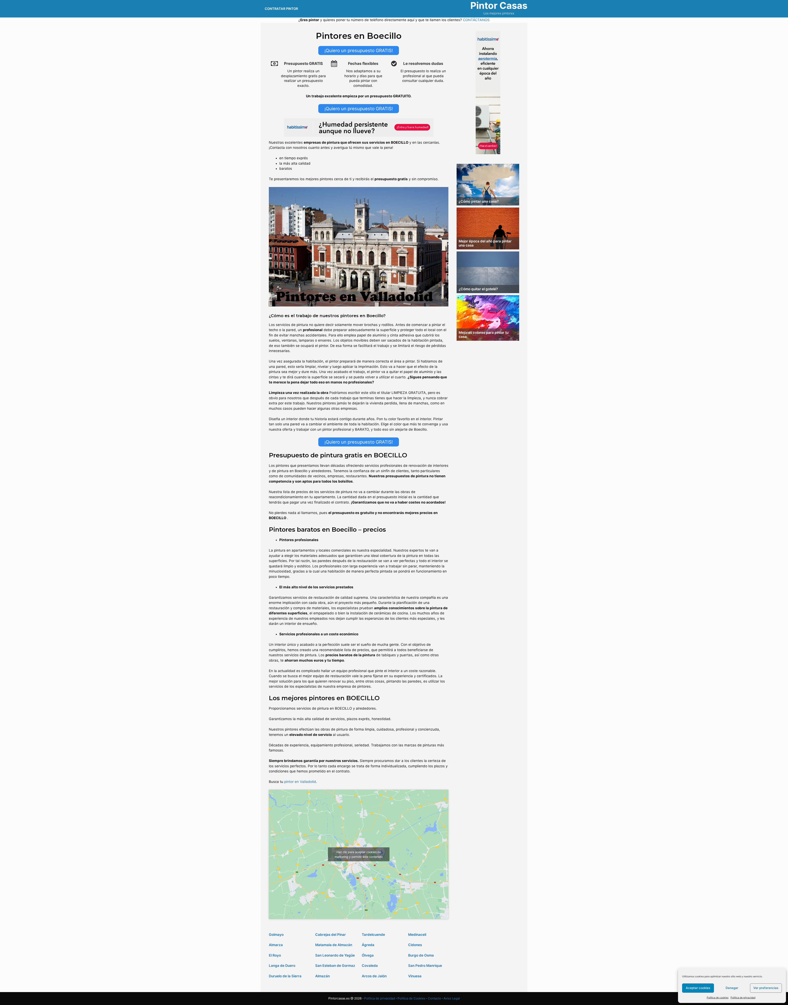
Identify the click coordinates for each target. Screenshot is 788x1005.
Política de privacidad (743, 997)
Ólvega (368, 955)
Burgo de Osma (421, 955)
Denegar (732, 988)
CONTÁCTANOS (476, 20)
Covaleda (370, 966)
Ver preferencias (765, 988)
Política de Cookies (411, 998)
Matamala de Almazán (333, 945)
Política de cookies (717, 997)
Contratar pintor (281, 9)
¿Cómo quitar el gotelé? (478, 289)
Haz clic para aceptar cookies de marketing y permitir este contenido (359, 854)
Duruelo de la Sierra (285, 976)
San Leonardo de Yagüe (335, 955)
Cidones (415, 945)
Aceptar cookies (698, 988)
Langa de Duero (282, 966)
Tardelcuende (373, 935)
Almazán (322, 976)
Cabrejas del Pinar (330, 935)
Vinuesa (414, 976)
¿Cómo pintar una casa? (479, 201)
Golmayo (276, 935)
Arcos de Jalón (374, 976)
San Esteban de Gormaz (335, 966)
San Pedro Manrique (425, 966)
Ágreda (368, 945)
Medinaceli (417, 935)
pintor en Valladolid (300, 782)
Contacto (434, 998)
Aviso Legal (451, 998)
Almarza (276, 945)
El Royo (275, 955)
